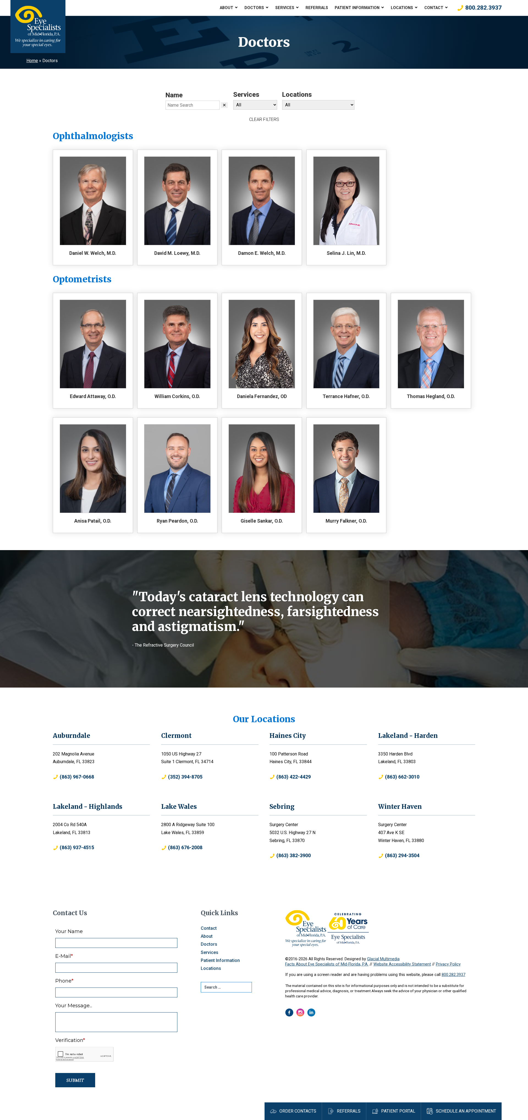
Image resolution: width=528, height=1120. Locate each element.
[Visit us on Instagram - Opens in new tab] (300, 1012)
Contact (433, 7)
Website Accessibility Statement (402, 964)
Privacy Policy (448, 964)
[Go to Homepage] (37, 26)
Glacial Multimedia (383, 959)
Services (284, 7)
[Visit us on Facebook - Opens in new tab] (289, 1012)
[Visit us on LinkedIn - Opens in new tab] (311, 1012)
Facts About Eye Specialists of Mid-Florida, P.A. (327, 964)
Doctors (254, 7)
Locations (402, 7)
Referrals (317, 7)
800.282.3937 (453, 974)
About (226, 7)
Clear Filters (264, 119)
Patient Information (357, 7)
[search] (226, 987)
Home (32, 60)
